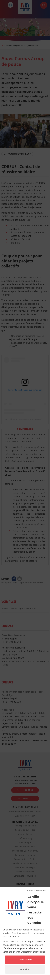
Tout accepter (25, 959)
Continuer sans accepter (35, 890)
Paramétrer (25, 969)
